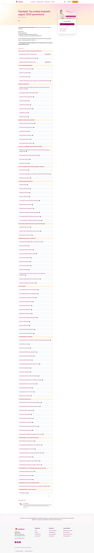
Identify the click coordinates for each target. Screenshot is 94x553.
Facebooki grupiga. (38, 27)
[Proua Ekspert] (21, 504)
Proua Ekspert (26, 503)
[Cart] (65, 2)
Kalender (53, 1)
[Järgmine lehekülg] (52, 496)
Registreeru (75, 1)
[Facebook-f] (15, 542)
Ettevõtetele (47, 1)
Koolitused (33, 1)
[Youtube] (18, 542)
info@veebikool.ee (21, 538)
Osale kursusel (67, 24)
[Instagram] (20, 542)
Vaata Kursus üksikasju (22, 17)
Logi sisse (69, 1)
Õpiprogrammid (40, 1)
